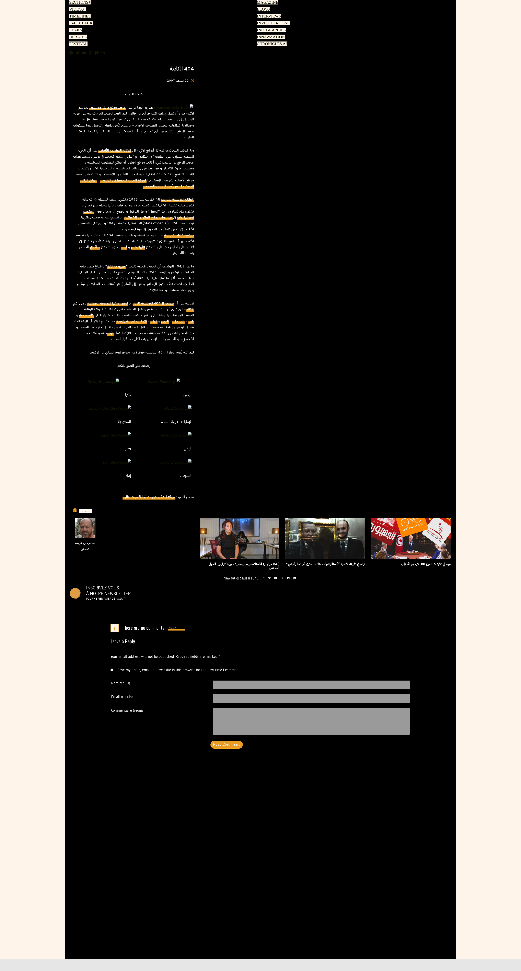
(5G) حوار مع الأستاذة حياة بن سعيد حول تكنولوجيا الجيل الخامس (244, 566)
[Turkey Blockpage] (103, 381)
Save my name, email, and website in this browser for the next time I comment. (179, 670)
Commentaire (127, 710)
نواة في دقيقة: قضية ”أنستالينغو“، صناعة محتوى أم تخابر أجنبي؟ (325, 564)
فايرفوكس (138, 247)
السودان (178, 321)
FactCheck (80, 23)
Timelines (79, 16)
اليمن (165, 321)
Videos (77, 10)
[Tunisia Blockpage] (163, 381)
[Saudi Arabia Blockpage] (110, 408)
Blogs (263, 10)
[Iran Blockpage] (117, 462)
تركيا (110, 333)
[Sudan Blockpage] (176, 462)
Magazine (267, 3)
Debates (77, 37)
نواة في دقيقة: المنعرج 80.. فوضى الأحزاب (426, 564)
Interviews (268, 16)
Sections (79, 3)
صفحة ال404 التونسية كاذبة (154, 303)
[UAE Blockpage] (177, 408)
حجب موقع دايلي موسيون (108, 107)
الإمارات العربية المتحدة (131, 321)
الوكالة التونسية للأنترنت (115, 150)
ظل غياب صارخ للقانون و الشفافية (149, 217)
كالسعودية (86, 315)
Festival (77, 44)
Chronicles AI (271, 44)
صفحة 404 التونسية (179, 235)
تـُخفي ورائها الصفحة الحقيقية (108, 303)
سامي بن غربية (85, 543)
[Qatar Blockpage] (115, 435)
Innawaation (270, 37)
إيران (154, 321)
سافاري (95, 247)
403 (190, 309)
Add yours (176, 628)
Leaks (75, 30)
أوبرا (124, 247)
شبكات (85, 511)
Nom (120, 683)
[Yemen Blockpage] (175, 435)
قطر (191, 321)
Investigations (272, 23)
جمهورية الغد (116, 266)
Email (122, 697)
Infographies (271, 30)
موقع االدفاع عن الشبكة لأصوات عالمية (149, 497)
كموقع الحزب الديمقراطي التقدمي (123, 180)
